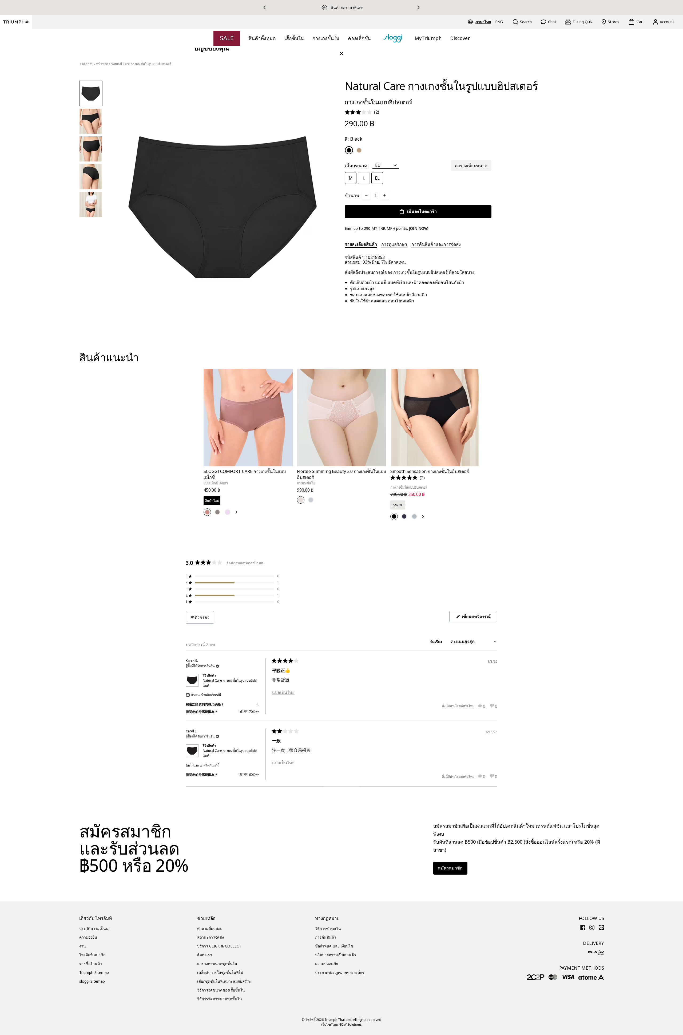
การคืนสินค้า (325, 937)
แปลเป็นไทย (283, 692)
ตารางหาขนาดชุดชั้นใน (217, 963)
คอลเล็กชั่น (359, 38)
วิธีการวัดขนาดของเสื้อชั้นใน (221, 990)
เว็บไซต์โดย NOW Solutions (341, 1024)
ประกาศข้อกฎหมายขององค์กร (339, 972)
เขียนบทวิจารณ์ (479, 617)
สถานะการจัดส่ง (210, 937)
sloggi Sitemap (92, 981)
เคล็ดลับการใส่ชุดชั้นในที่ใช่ (220, 972)
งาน (82, 946)
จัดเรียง (436, 641)
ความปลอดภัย (326, 963)
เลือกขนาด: (356, 165)
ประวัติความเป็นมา (94, 928)
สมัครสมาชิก (450, 868)
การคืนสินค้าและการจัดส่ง (436, 244)
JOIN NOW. (418, 228)
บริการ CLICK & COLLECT (219, 946)
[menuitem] (484, 21)
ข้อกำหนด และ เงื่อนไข (334, 946)
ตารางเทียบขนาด (471, 165)
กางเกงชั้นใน (325, 38)
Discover (460, 38)
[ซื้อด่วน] (285, 467)
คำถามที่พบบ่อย (209, 928)
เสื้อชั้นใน (294, 38)
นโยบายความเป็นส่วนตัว (335, 954)
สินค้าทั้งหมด (262, 38)
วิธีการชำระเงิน (328, 928)
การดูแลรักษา (394, 244)
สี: (353, 139)
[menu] (489, 21)
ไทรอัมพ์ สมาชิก (92, 954)
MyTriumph (428, 38)
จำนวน (352, 195)
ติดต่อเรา (204, 954)
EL (377, 178)
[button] (362, 112)
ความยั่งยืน (88, 937)
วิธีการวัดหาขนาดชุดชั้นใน (219, 998)
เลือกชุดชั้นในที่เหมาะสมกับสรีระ (224, 981)
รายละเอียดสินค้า (361, 244)
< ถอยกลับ (86, 64)
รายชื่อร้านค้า (90, 963)
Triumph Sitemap (94, 972)
